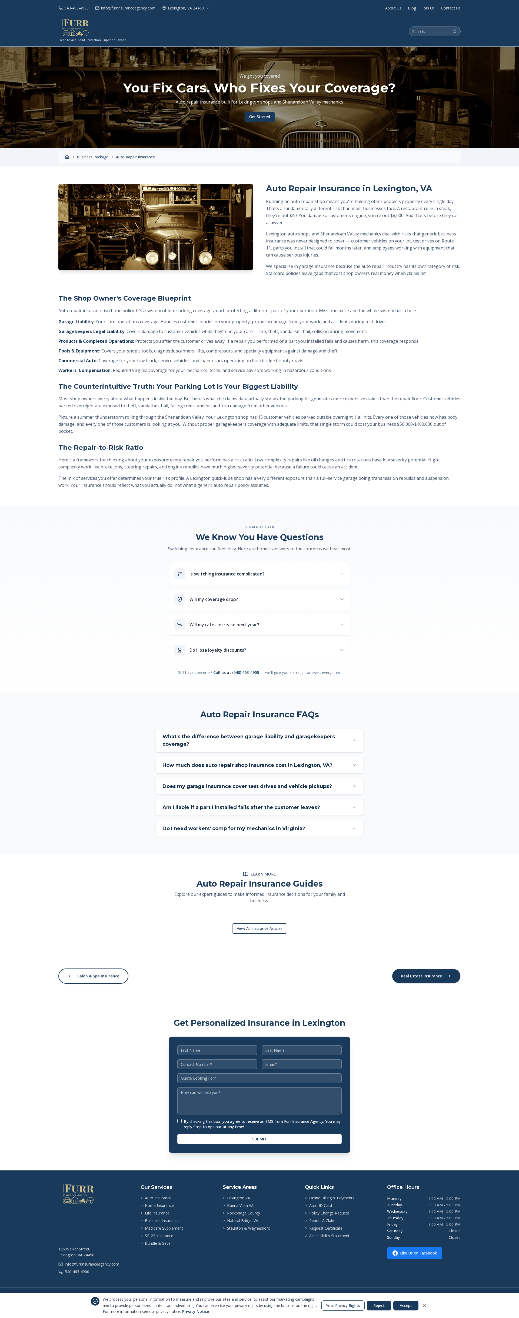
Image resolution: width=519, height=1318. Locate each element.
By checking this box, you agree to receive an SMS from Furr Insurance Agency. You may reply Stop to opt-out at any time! (262, 1124)
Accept (406, 1305)
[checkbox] (179, 1121)
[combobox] (259, 1078)
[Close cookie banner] (424, 1305)
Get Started (259, 116)
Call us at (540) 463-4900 (236, 672)
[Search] (455, 31)
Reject (379, 1305)
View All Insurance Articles (259, 928)
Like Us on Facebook (418, 1253)
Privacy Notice (195, 1311)
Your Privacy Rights (343, 1305)
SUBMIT (259, 1138)
